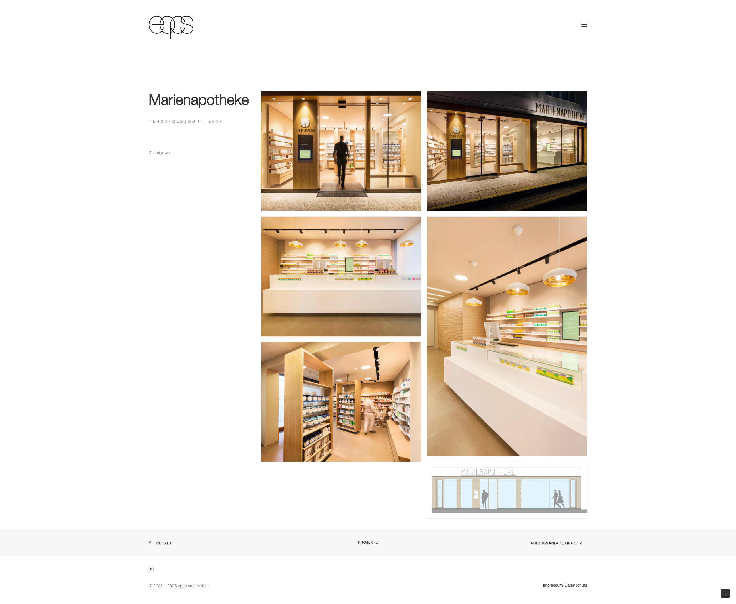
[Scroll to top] (725, 592)
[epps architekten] (171, 24)
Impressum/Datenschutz (565, 585)
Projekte (368, 542)
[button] (584, 24)
